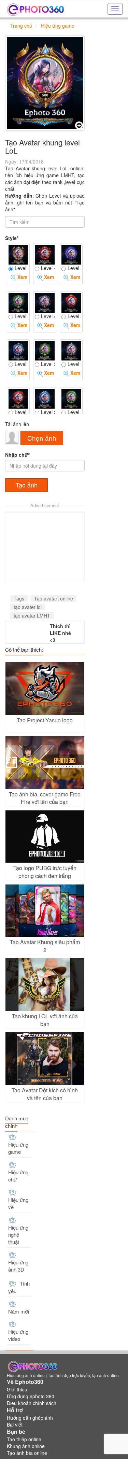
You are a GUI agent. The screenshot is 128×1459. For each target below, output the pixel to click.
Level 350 (21, 363)
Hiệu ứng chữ (18, 1175)
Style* (11, 238)
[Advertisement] (44, 547)
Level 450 (74, 268)
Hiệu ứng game (18, 1148)
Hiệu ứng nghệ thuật (18, 1235)
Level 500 (21, 268)
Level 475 (47, 268)
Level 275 (21, 412)
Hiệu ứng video (18, 1335)
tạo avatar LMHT (32, 615)
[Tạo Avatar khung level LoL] (45, 83)
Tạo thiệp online (24, 1439)
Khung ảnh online (26, 1446)
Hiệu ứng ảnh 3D (18, 1266)
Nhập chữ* (17, 454)
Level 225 (74, 412)
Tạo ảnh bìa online (27, 1452)
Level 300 (74, 363)
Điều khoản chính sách (31, 1403)
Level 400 (47, 316)
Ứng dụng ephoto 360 (30, 1396)
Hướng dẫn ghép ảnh (30, 1417)
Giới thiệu (17, 1389)
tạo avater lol (28, 607)
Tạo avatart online (53, 598)
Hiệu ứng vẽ (18, 1203)
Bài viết (15, 1424)
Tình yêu (19, 1287)
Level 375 (74, 316)
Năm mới (18, 1311)
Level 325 (47, 363)
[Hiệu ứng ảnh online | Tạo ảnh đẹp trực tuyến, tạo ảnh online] (35, 8)
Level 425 (21, 316)
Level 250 (47, 412)
